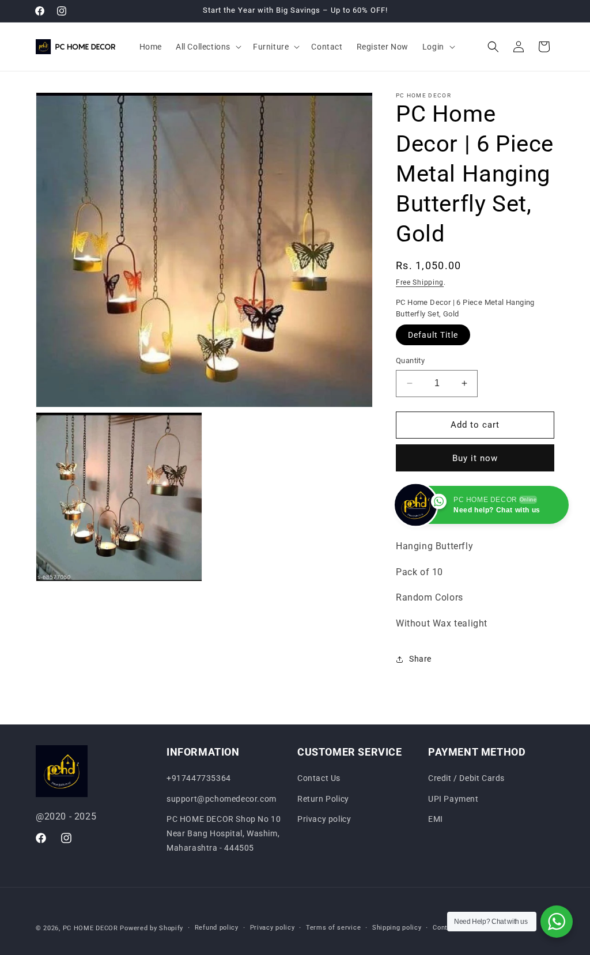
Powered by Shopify (151, 928)
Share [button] (420, 658)
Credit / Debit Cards (466, 778)
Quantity (410, 360)
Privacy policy (324, 819)
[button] (207, 47)
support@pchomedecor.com (222, 798)
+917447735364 (199, 778)
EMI (435, 819)
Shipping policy (397, 927)
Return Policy (323, 798)
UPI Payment (453, 798)
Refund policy (217, 927)
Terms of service (333, 927)
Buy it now (475, 458)
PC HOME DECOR (90, 928)
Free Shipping (420, 282)
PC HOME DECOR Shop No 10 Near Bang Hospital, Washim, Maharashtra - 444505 (224, 833)
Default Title (433, 334)
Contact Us (319, 778)
